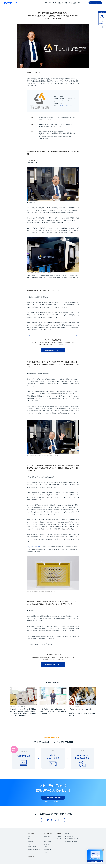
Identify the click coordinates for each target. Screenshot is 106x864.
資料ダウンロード (48, 836)
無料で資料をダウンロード (53, 350)
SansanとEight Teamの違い (34, 849)
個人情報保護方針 (69, 836)
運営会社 (59, 836)
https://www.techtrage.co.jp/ (66, 105)
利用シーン (30, 841)
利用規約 (67, 833)
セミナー (46, 838)
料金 (29, 838)
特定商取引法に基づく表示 (71, 841)
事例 (29, 844)
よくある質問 (47, 844)
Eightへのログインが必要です (53, 801)
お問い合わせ (47, 846)
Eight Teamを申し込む (53, 797)
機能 (29, 836)
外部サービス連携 (32, 846)
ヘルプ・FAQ (47, 852)
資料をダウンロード (53, 820)
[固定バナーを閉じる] (103, 850)
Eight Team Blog (48, 849)
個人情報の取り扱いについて (71, 838)
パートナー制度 (47, 841)
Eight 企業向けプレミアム (35, 547)
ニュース (59, 838)
